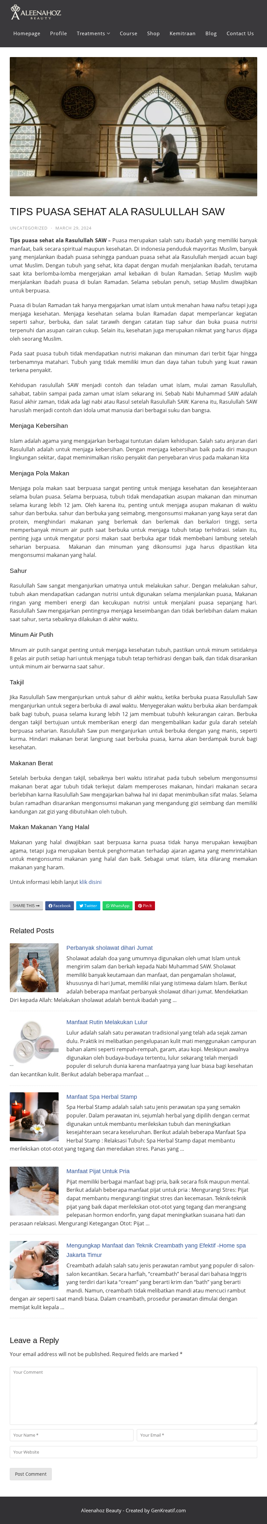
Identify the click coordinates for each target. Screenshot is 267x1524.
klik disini (90, 882)
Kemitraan (183, 33)
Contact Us (240, 33)
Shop (153, 33)
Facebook (61, 905)
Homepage (26, 33)
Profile (58, 33)
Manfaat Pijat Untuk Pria (98, 1171)
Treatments (91, 33)
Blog (211, 33)
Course (128, 33)
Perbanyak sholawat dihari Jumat (109, 948)
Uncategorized (29, 228)
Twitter (90, 905)
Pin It (147, 905)
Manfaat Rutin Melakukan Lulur (107, 1022)
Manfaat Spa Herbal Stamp (101, 1097)
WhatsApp (119, 905)
